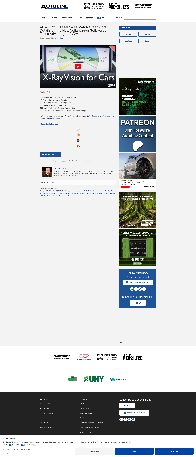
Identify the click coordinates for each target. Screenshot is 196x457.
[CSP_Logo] (84, 357)
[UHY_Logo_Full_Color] (93, 379)
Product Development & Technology (92, 422)
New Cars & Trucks (86, 418)
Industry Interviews (46, 403)
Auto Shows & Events (87, 413)
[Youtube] (53, 183)
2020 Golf (59, 191)
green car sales (54, 193)
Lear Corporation (56, 119)
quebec (88, 193)
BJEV (105, 191)
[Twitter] (48, 183)
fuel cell (42, 193)
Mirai (83, 193)
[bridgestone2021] (143, 6)
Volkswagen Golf (57, 195)
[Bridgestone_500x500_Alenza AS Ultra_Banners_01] (137, 189)
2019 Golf (52, 191)
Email (147, 41)
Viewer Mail (83, 403)
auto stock (67, 191)
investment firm (76, 193)
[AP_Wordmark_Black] (118, 6)
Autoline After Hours (46, 413)
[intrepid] (94, 6)
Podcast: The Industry (47, 427)
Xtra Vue (66, 195)
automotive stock (77, 191)
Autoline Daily (52, 188)
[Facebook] (45, 183)
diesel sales (111, 191)
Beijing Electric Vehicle (95, 191)
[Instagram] (50, 183)
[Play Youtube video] (78, 66)
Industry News (84, 408)
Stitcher (147, 34)
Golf (47, 193)
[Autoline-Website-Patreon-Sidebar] (137, 152)
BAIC (85, 191)
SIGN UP (138, 303)
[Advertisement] (78, 218)
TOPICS (83, 399)
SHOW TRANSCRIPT (50, 155)
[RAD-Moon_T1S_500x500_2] (137, 265)
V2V (45, 195)
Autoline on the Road (47, 418)
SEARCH (119, 17)
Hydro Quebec (65, 193)
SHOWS (43, 399)
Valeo (49, 195)
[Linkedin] (42, 183)
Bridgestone (96, 116)
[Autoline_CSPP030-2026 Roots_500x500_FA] (137, 228)
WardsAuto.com (97, 161)
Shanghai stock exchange (100, 193)
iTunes (128, 34)
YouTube (128, 41)
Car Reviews (44, 422)
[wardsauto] (119, 379)
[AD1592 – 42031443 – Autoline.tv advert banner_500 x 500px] (137, 114)
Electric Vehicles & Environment (90, 427)
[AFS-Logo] (72, 379)
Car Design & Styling (86, 432)
